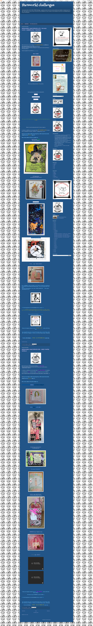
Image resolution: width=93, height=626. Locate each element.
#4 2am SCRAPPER (36, 96)
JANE (54, 165)
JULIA (31, 407)
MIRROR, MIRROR (39, 263)
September (55, 238)
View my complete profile (61, 218)
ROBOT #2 (38, 554)
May (55, 243)
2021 (54, 223)
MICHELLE (32, 531)
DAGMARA (55, 163)
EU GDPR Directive (33, 23)
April (55, 244)
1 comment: (29, 607)
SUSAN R (55, 174)
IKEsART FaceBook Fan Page (34, 286)
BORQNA (32, 384)
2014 (54, 250)
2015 (54, 249)
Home (22, 23)
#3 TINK (36, 94)
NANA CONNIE (56, 177)
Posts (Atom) (26, 614)
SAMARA (55, 176)
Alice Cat (37, 201)
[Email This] (32, 344)
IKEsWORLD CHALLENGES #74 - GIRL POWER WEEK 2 (61, 234)
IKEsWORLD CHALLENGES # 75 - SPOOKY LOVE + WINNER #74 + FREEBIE (34, 29)
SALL (32, 469)
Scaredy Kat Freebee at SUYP (36, 177)
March (55, 245)
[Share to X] (34, 344)
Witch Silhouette (32, 345)
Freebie (24, 345)
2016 (54, 229)
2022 (54, 222)
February (55, 246)
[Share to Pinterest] (36, 344)
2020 (54, 224)
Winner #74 (29, 345)
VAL (54, 168)
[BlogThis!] (33, 344)
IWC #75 (27, 345)
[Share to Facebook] (35, 344)
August (55, 239)
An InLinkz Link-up (24, 341)
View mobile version (35, 612)
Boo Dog (38, 176)
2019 (54, 225)
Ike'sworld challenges (38, 5)
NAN (54, 167)
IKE (34, 119)
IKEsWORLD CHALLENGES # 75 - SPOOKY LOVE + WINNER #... (62, 233)
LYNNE (31, 263)
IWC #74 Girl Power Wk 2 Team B (27, 608)
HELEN (54, 172)
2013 (54, 251)
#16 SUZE (36, 54)
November (55, 231)
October (55, 232)
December (55, 230)
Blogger (49, 619)
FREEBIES (27, 23)
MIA (54, 166)
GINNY (54, 164)
